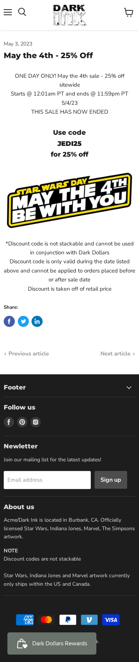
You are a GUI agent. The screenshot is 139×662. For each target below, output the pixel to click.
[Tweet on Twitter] (23, 321)
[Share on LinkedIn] (37, 321)
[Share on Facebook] (9, 321)
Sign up (110, 480)
